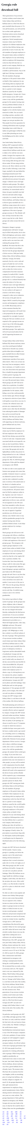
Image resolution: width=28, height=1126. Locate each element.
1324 (4, 1122)
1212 (8, 1122)
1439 (8, 1120)
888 (16, 1113)
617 (16, 1118)
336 (20, 1113)
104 (3, 1120)
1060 (16, 1111)
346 (21, 1122)
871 (17, 1120)
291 (7, 1116)
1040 (12, 1120)
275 (3, 1113)
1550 (12, 1113)
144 (12, 1118)
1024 (16, 1116)
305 (20, 1111)
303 (20, 1118)
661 (17, 1122)
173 (13, 1122)
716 (3, 1111)
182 (7, 1111)
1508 (8, 1118)
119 (3, 1118)
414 (3, 1124)
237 (3, 1116)
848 (7, 1113)
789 (21, 1120)
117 (25, 1116)
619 (25, 1118)
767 (20, 1116)
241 (7, 1124)
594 (12, 1111)
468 (12, 1116)
